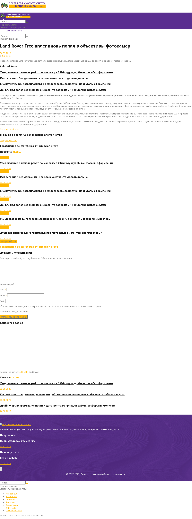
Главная (4, 38)
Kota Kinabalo (9, 458)
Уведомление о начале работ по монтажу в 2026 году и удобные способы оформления (56, 72)
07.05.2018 (5, 463)
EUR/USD (23, 371)
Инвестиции (12, 493)
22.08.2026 (5, 168)
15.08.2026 (5, 210)
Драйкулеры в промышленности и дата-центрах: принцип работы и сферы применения (58, 405)
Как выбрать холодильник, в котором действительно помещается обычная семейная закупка (62, 394)
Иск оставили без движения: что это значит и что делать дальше (44, 78)
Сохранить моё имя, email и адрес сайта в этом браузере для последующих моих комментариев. (52, 306)
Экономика (11, 507)
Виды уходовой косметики (17, 441)
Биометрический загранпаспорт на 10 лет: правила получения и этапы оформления (55, 84)
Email (3, 295)
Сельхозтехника (14, 30)
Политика (10, 499)
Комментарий (8, 284)
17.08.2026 (5, 196)
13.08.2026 (5, 224)
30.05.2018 (5, 53)
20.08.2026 (5, 411)
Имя (3, 289)
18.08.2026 (5, 182)
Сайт (2, 301)
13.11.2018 (5, 446)
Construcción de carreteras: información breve (29, 246)
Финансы (13, 38)
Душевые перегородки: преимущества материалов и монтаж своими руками (51, 232)
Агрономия (11, 496)
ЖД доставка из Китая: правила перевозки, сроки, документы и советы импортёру (55, 218)
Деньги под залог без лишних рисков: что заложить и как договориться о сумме (53, 89)
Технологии (12, 504)
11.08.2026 (5, 238)
